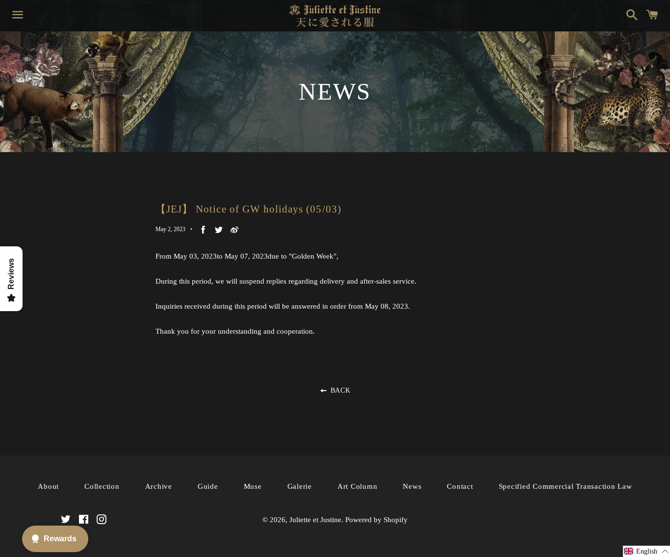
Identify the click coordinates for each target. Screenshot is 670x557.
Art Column (357, 486)
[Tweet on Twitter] (219, 229)
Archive (158, 486)
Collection (102, 486)
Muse (253, 486)
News (412, 486)
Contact (460, 486)
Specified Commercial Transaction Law (565, 486)
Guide (208, 486)
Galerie (299, 486)
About (48, 486)
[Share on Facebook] (203, 229)
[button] (646, 551)
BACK (339, 390)
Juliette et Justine (315, 520)
